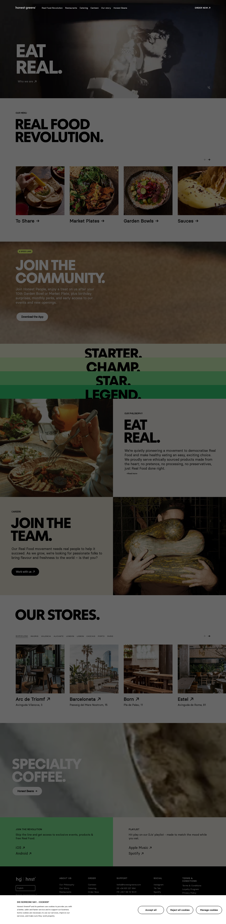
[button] (132, 473)
